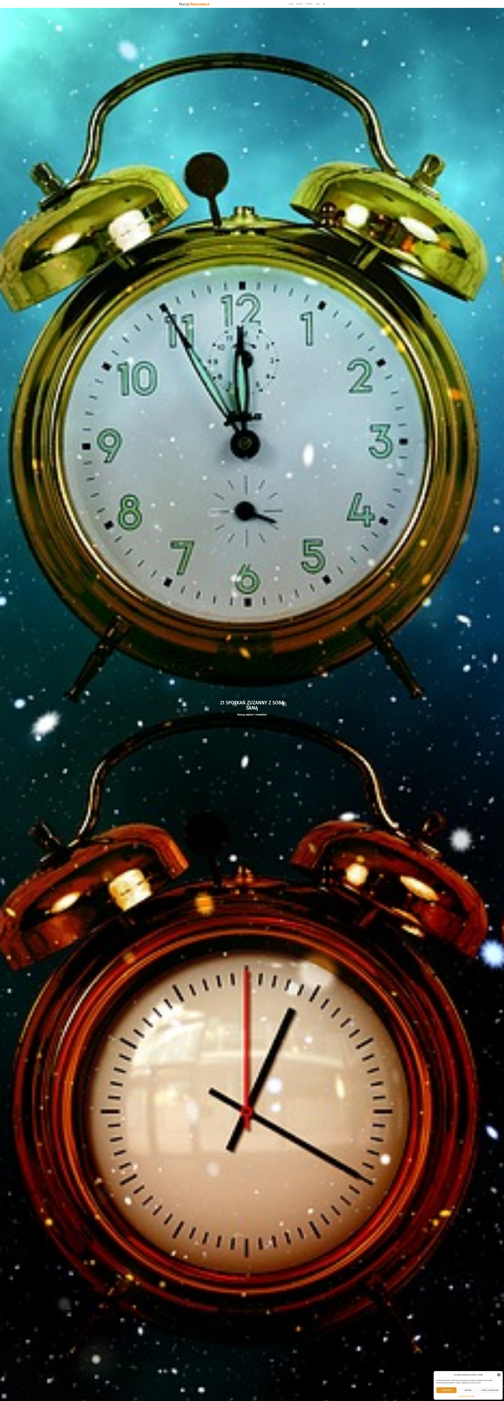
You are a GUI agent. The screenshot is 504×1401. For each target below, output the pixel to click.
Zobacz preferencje (489, 1390)
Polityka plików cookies (467, 1396)
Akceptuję (446, 1390)
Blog (291, 4)
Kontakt (309, 4)
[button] (498, 1374)
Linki (318, 4)
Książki (299, 4)
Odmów (468, 1390)
